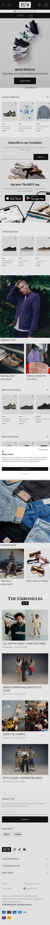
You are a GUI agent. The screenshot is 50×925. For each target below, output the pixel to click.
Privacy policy (43, 449)
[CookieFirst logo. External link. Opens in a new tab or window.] (3, 452)
